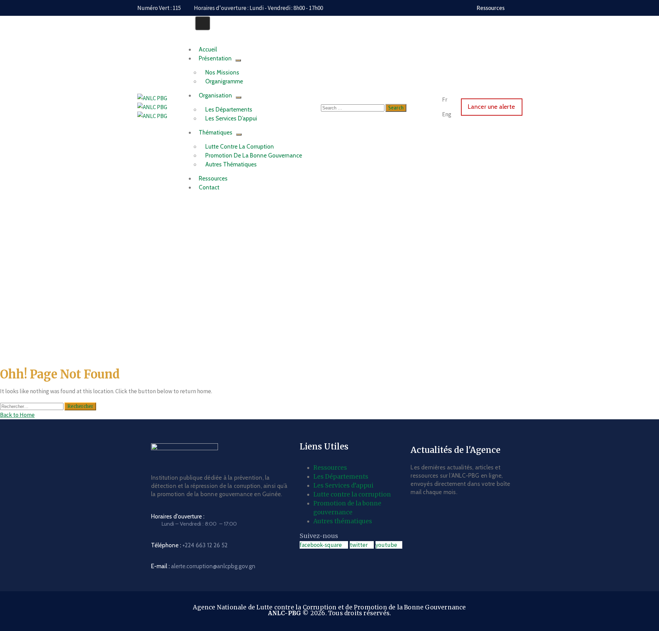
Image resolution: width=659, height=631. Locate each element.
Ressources (330, 467)
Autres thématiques (342, 521)
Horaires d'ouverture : (177, 516)
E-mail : (203, 566)
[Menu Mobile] (202, 23)
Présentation (215, 58)
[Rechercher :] (32, 406)
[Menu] (238, 60)
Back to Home (17, 415)
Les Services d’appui (343, 485)
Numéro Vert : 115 (159, 8)
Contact (209, 187)
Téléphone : (189, 545)
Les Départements (228, 109)
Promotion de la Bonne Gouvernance (253, 155)
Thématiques (215, 132)
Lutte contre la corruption (239, 146)
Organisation (215, 95)
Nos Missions (222, 72)
